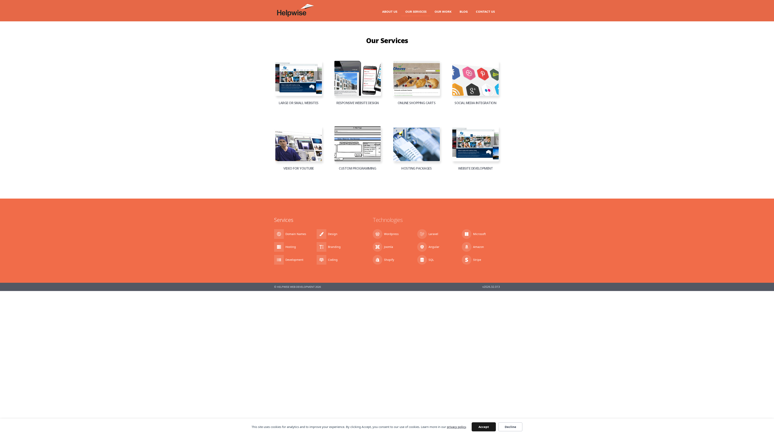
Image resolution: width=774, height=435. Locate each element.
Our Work (443, 11)
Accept (484, 427)
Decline (510, 427)
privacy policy (456, 427)
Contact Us (485, 11)
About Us (389, 11)
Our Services (416, 11)
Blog (464, 11)
